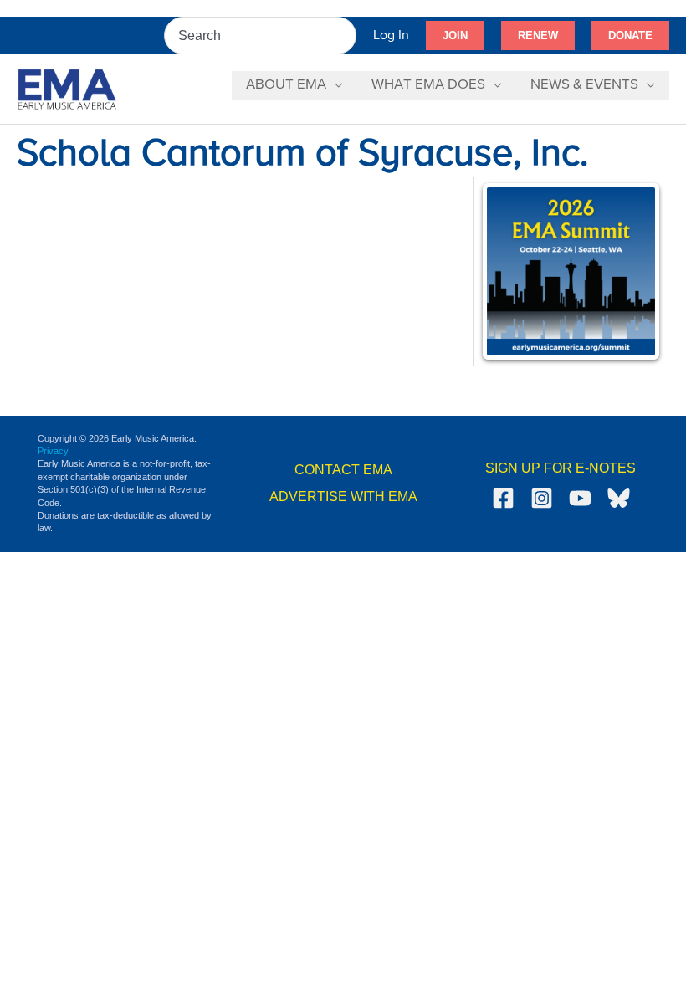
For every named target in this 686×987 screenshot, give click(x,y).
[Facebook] (503, 498)
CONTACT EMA (343, 470)
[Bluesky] (618, 498)
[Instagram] (541, 498)
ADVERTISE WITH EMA (343, 496)
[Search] (345, 36)
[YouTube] (580, 498)
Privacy (53, 451)
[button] (455, 36)
